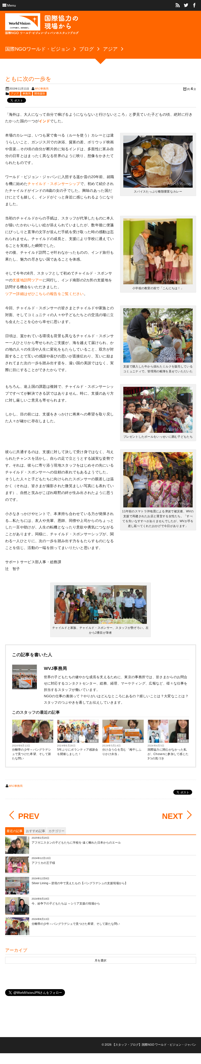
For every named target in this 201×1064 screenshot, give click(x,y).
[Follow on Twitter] (186, 5)
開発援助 (39, 93)
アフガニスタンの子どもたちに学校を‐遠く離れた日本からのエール (76, 842)
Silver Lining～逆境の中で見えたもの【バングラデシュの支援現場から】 (80, 883)
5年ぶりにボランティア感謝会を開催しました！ (77, 752)
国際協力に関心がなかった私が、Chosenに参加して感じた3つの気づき (168, 754)
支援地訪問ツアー (27, 280)
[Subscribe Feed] (178, 5)
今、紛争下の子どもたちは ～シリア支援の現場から (66, 903)
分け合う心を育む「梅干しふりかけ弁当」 (121, 752)
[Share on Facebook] (194, 5)
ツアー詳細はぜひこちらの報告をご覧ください (44, 294)
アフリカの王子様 (43, 863)
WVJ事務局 (42, 88)
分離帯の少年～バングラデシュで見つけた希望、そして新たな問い (31, 754)
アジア (15, 93)
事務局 (27, 93)
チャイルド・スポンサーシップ (53, 184)
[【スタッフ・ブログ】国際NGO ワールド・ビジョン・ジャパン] (42, 26)
